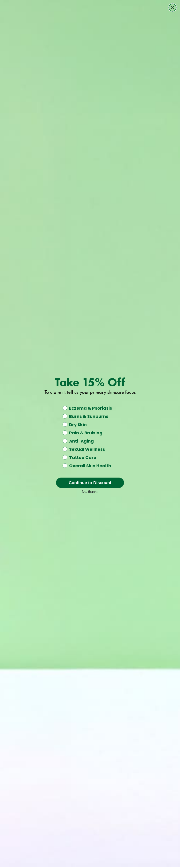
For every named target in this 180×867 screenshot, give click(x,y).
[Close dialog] (172, 7)
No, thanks (90, 491)
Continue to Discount (90, 482)
